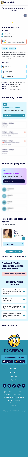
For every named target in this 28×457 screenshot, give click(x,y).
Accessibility (8, 392)
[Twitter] (19, 386)
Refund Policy (20, 397)
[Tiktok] (14, 386)
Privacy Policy (8, 394)
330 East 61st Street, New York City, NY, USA (17, 83)
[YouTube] (23, 386)
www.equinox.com (15, 89)
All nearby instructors (14, 251)
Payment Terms (8, 397)
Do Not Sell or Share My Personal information (14, 404)
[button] (4, 48)
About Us (14, 380)
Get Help (14, 376)
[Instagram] (9, 386)
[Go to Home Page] (8, 2)
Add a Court (14, 372)
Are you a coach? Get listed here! (13, 256)
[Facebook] (4, 386)
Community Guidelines (14, 400)
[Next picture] (26, 15)
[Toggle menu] (25, 2)
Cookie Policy (18, 394)
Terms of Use (18, 392)
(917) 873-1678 (14, 86)
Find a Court (14, 368)
